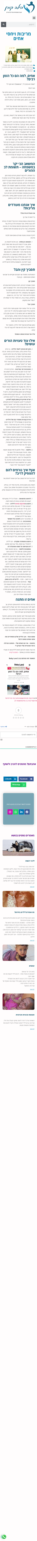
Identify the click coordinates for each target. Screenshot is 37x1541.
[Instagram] (10, 811)
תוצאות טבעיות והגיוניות (25, 1015)
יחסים (28, 65)
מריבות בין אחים (27, 701)
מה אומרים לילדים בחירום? (24, 912)
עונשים (31, 966)
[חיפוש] (3, 24)
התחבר (2, 726)
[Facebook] (27, 811)
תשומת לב (27, 69)
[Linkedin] (21, 811)
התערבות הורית (17, 67)
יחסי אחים (10, 67)
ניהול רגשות (18, 65)
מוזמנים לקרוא (13, 652)
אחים (31, 65)
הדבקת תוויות (29, 67)
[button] (34, 18)
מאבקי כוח (23, 65)
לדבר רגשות (29, 861)
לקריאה (32, 887)
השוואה (23, 67)
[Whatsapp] (15, 811)
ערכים (12, 65)
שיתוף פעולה (7, 65)
